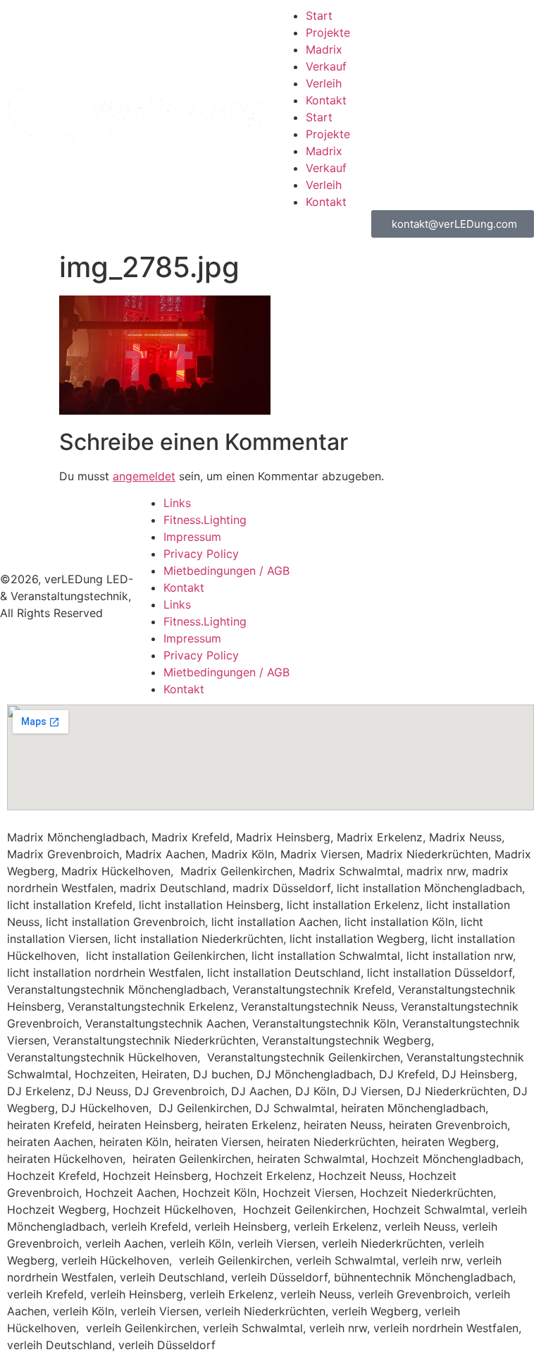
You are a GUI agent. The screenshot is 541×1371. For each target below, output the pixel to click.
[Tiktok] (462, 613)
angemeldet (144, 476)
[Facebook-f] (462, 574)
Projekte (328, 32)
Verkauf (326, 66)
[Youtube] (423, 613)
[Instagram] (500, 574)
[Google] (500, 613)
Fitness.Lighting (205, 520)
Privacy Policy (201, 554)
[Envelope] (423, 574)
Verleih (324, 83)
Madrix (324, 49)
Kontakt (326, 100)
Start (319, 15)
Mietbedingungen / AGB (226, 570)
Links (177, 503)
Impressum (192, 537)
